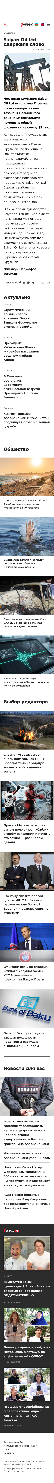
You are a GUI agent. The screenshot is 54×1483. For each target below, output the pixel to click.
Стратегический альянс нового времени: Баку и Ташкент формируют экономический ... (20, 318)
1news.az (15, 1464)
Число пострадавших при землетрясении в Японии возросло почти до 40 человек (26, 682)
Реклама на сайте (13, 1442)
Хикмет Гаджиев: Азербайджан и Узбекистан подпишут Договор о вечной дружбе (27, 420)
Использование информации (20, 1446)
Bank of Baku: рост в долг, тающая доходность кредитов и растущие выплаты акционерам (24, 1039)
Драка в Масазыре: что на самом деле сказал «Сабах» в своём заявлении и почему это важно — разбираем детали (27, 834)
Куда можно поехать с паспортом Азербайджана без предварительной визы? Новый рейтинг (27, 1201)
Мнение (7, 304)
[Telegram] (32, 282)
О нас (7, 1449)
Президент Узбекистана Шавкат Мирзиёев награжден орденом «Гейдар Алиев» (21, 351)
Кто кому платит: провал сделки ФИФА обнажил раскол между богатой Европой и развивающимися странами (27, 904)
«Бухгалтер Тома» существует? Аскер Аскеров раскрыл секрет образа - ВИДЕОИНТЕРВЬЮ (27, 1288)
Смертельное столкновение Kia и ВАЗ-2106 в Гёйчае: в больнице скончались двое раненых (25, 623)
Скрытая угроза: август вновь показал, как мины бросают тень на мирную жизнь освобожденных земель (24, 763)
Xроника (8, 337)
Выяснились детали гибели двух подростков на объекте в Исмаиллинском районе (24, 563)
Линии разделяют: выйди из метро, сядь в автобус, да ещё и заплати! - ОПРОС (27, 1352)
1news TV (8, 1276)
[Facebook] (20, 282)
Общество (9, 33)
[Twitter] (24, 282)
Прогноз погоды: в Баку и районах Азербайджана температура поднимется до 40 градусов (26, 504)
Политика (8, 408)
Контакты (9, 1453)
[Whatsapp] (28, 282)
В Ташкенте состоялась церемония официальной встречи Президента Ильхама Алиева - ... (22, 387)
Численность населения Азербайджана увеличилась (27, 1156)
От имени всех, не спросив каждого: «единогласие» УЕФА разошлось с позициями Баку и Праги (26, 973)
